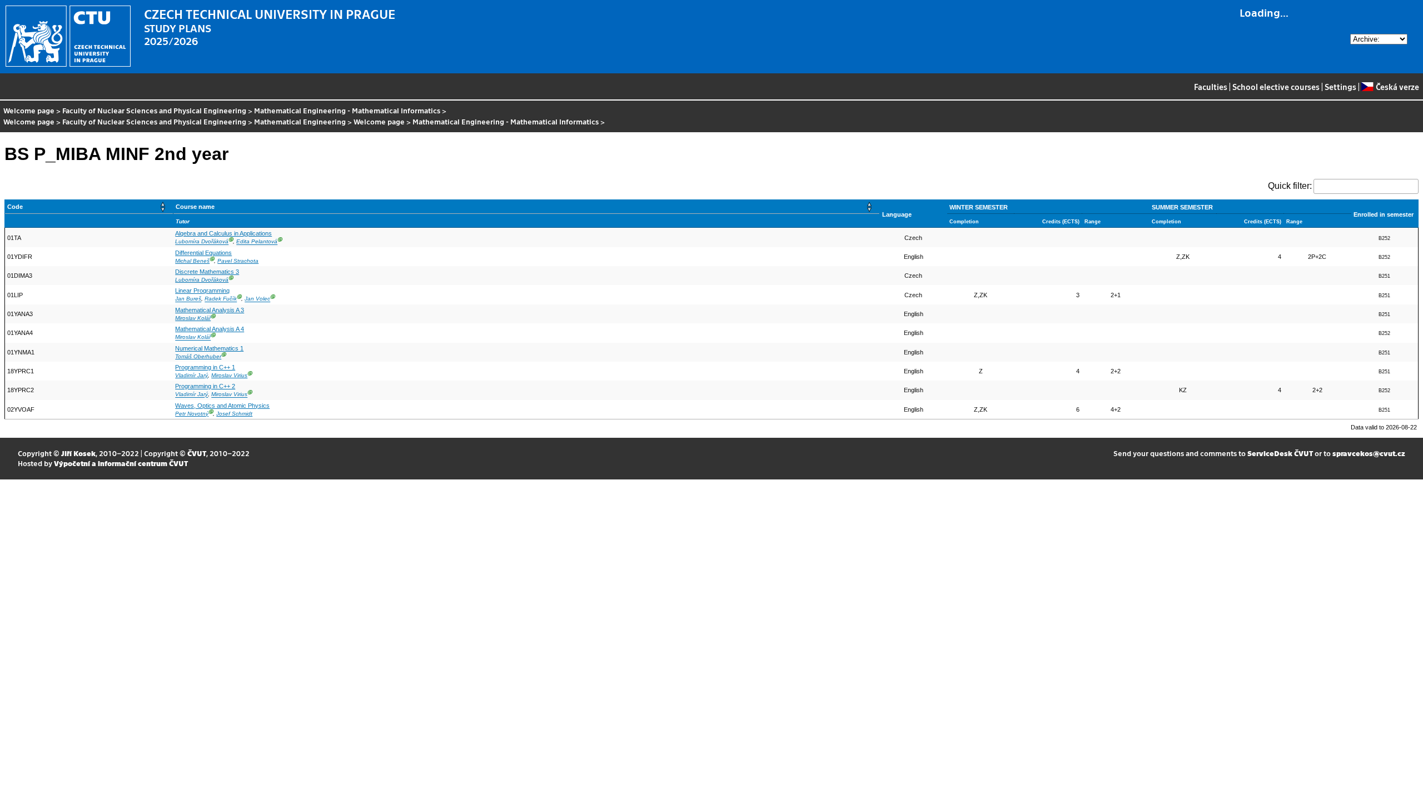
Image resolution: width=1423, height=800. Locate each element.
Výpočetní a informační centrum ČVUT (121, 463)
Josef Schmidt (234, 414)
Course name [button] (195, 206)
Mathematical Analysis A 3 (209, 310)
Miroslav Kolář (193, 318)
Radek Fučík (221, 299)
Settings (1340, 87)
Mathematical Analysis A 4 (209, 329)
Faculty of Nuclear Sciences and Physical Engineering (154, 110)
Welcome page (28, 110)
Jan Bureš (188, 299)
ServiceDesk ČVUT (1280, 453)
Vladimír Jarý (191, 375)
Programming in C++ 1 (205, 367)
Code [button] (15, 206)
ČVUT (196, 453)
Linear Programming (202, 290)
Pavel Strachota (237, 261)
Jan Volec (257, 299)
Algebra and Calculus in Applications (223, 233)
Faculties (1210, 87)
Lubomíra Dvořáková (201, 242)
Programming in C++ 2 (205, 386)
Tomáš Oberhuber (198, 356)
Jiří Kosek (78, 453)
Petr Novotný (191, 414)
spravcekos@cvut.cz (1368, 453)
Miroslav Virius (229, 375)
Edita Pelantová (256, 242)
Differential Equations (203, 252)
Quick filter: (1290, 186)
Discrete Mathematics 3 (207, 271)
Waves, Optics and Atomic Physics (222, 405)
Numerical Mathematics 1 (209, 348)
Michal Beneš (192, 261)
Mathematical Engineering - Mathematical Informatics (347, 110)
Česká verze (1397, 87)
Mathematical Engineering (300, 121)
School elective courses (1276, 87)
